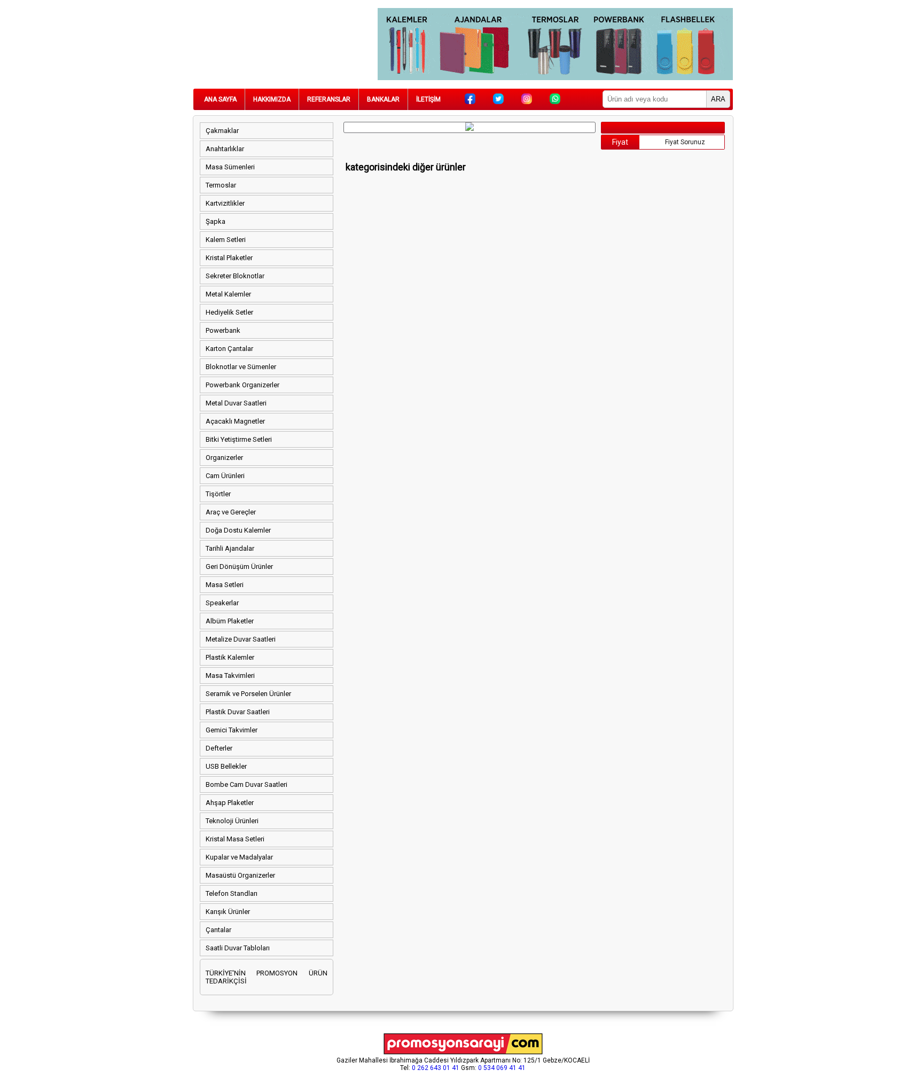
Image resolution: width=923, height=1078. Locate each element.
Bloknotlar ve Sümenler (241, 367)
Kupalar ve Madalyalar (239, 857)
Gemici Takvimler (231, 730)
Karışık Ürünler (228, 912)
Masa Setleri (225, 585)
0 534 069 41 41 (502, 1068)
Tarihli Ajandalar (230, 548)
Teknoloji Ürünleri (232, 821)
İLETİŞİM (428, 99)
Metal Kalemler (228, 294)
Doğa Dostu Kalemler (238, 530)
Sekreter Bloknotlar (235, 276)
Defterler (219, 748)
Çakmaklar (222, 131)
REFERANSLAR (328, 99)
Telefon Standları (231, 893)
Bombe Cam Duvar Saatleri (246, 784)
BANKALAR (383, 99)
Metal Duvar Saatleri (236, 403)
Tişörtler (218, 494)
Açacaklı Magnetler (235, 421)
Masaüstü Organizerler (240, 875)
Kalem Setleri (226, 240)
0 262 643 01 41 (435, 1068)
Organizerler (224, 458)
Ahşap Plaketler (230, 803)
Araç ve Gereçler (231, 512)
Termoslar (221, 185)
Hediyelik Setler (229, 312)
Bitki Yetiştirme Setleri (239, 439)
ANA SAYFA (220, 99)
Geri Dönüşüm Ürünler (239, 567)
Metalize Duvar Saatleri (241, 639)
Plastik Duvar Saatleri (238, 712)
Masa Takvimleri (230, 675)
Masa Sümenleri (230, 167)
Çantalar (218, 930)
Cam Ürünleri (225, 476)
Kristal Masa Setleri (235, 839)
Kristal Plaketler (229, 258)
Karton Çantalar (229, 349)
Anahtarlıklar (225, 149)
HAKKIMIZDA (272, 99)
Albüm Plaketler (230, 621)
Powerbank (223, 330)
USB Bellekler (226, 766)
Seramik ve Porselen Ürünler (248, 694)
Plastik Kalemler (230, 657)
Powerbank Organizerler (242, 385)
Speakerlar (222, 603)
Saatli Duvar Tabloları (238, 948)
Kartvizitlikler (225, 203)
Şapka (215, 221)
